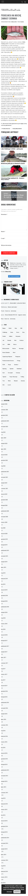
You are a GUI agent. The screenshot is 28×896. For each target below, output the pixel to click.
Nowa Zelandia (6, 352)
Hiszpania (18, 336)
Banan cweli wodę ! (12, 307)
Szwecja (18, 372)
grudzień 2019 (4, 539)
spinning (4, 368)
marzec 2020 (4, 522)
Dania (11, 332)
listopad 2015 (4, 764)
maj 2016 (3, 730)
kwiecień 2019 (4, 578)
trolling (22, 376)
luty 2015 (3, 815)
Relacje (8, 128)
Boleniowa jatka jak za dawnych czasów (13, 163)
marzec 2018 (4, 623)
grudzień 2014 (4, 826)
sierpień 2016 (4, 713)
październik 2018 (5, 606)
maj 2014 (3, 865)
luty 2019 (3, 584)
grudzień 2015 (4, 758)
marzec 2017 (4, 674)
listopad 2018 (4, 601)
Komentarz (4, 214)
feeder (4, 336)
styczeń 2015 (4, 820)
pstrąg (18, 360)
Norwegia (21, 348)
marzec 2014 (4, 877)
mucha (20, 128)
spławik (11, 368)
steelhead (19, 368)
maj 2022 (3, 466)
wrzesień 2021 (4, 477)
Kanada (9, 340)
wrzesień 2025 (4, 426)
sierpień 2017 (4, 651)
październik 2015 (5, 770)
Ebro (23, 332)
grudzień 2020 (4, 499)
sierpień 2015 (4, 781)
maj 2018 (3, 618)
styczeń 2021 (4, 494)
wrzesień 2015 (4, 775)
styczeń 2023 (4, 454)
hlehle (22, 21)
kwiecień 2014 (4, 871)
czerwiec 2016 (4, 725)
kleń (15, 340)
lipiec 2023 (3, 449)
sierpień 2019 (4, 561)
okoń (14, 352)
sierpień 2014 (4, 849)
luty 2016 (3, 747)
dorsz (17, 332)
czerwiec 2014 (4, 860)
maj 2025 (3, 432)
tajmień (4, 376)
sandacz (16, 364)
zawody (23, 380)
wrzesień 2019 (4, 556)
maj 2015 (3, 798)
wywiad (16, 380)
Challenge (15, 128)
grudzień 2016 (4, 691)
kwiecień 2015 (4, 804)
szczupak (10, 372)
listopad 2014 (4, 832)
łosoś (9, 385)
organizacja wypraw (7, 356)
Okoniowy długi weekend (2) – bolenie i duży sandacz (12, 178)
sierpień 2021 (4, 483)
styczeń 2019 (4, 590)
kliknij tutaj (8, 271)
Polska (4, 128)
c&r (21, 328)
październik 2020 (5, 511)
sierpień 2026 (4, 404)
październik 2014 (5, 837)
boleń (10, 328)
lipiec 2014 (3, 854)
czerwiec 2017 (4, 663)
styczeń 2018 (4, 635)
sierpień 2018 (4, 612)
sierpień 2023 (4, 443)
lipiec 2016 (3, 719)
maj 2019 (3, 573)
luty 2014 (3, 882)
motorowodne (6, 348)
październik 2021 (5, 471)
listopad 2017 (4, 640)
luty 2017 (3, 680)
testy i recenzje (13, 376)
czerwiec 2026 (4, 409)
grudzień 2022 (4, 460)
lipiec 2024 (3, 437)
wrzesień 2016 (4, 708)
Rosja (9, 364)
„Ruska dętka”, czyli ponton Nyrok (17, 303)
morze (14, 344)
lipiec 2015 (3, 787)
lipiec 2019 (3, 567)
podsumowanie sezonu (8, 360)
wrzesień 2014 (4, 843)
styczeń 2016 (4, 753)
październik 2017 (5, 646)
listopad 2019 (4, 544)
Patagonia (17, 356)
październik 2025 (5, 421)
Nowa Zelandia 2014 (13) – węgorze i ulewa (15, 315)
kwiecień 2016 (4, 736)
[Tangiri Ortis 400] (14, 285)
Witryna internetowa (6, 245)
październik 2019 (5, 550)
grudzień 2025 (4, 415)
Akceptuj (17, 891)
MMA (9, 344)
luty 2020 (3, 528)
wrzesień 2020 (4, 516)
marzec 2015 (4, 809)
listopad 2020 (4, 505)
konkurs (22, 340)
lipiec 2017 (3, 657)
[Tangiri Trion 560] (20, 285)
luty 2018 (3, 629)
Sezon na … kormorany (10, 311)
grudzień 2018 (4, 595)
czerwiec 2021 (4, 488)
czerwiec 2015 (4, 792)
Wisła (9, 380)
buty (16, 328)
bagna (4, 328)
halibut (10, 336)
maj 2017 (3, 668)
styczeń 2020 (4, 533)
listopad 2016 (4, 697)
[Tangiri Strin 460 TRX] (9, 285)
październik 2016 (5, 702)
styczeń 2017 (4, 685)
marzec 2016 (4, 742)
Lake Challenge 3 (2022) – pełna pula (12, 149)
